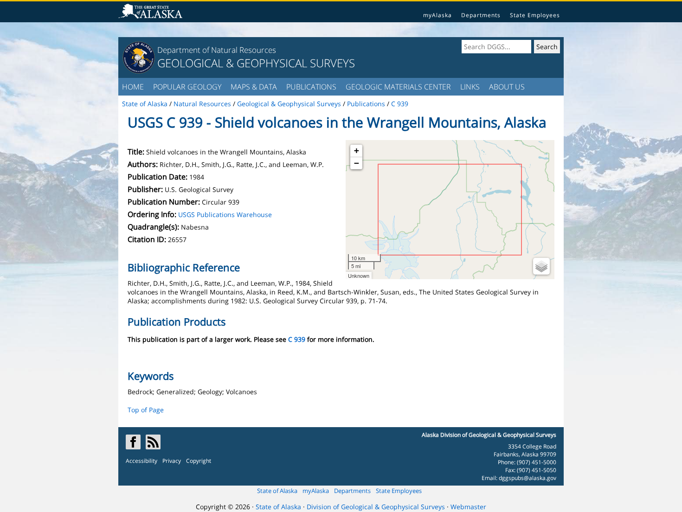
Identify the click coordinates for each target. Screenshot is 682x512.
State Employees (535, 15)
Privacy (171, 461)
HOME (133, 87)
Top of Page (146, 409)
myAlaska (437, 15)
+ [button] (356, 150)
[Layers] (541, 266)
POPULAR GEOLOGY (187, 87)
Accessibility (141, 461)
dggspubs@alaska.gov (527, 478)
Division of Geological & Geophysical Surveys (376, 506)
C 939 (296, 339)
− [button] (356, 163)
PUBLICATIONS (311, 87)
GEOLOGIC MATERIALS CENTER (398, 87)
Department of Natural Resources (216, 50)
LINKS (470, 87)
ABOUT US (507, 87)
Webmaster (468, 506)
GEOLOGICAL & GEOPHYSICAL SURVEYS (256, 62)
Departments (481, 15)
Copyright (198, 461)
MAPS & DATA (254, 87)
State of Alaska (277, 490)
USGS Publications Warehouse (225, 214)
